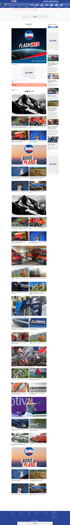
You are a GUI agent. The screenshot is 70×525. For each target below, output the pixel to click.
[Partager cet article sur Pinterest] (29, 91)
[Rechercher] (58, 1)
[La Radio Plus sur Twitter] (34, 521)
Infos (20, 512)
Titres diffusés (13, 514)
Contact (12, 512)
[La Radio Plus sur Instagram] (38, 521)
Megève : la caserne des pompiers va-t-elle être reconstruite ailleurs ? (53, 127)
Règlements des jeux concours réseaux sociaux (54, 513)
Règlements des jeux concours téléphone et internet (55, 518)
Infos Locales (21, 513)
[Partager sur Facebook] (25, 91)
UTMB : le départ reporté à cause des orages (53, 144)
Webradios (37, 513)
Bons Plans (29, 512)
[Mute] (13, 4)
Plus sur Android (46, 513)
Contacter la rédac (22, 514)
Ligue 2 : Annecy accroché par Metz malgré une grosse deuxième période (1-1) (53, 64)
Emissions (29, 513)
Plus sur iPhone (46, 512)
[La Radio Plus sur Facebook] (32, 521)
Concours (29, 514)
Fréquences (13, 515)
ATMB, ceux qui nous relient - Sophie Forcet (52, 96)
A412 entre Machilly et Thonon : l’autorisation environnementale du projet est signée (52, 109)
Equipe (12, 513)
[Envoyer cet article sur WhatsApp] (31, 91)
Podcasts (37, 512)
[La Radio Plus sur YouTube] (36, 521)
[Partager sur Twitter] (27, 91)
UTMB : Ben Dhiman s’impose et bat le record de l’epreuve (53, 81)
